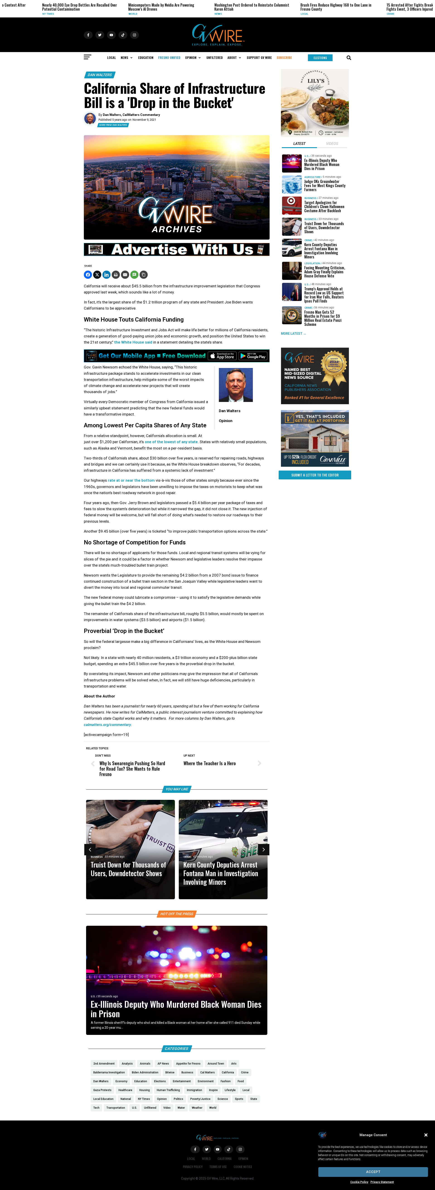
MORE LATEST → (293, 333)
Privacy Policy (193, 1166)
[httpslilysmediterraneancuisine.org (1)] (315, 136)
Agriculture (312, 177)
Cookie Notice (243, 1166)
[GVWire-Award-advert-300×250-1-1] (315, 403)
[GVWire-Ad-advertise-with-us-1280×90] (177, 255)
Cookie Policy (359, 1182)
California (225, 1158)
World (98, 13)
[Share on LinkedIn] (106, 275)
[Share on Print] (116, 275)
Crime (356, 13)
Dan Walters (100, 75)
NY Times (14, 13)
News (184, 13)
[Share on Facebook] (88, 275)
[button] (426, 1135)
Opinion (243, 1158)
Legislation (312, 263)
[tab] (299, 144)
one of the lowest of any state (171, 442)
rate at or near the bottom (131, 480)
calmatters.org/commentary (107, 724)
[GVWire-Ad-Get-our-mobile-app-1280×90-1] (177, 361)
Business (97, 857)
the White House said (133, 342)
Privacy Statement (382, 1182)
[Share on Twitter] (97, 275)
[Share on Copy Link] (144, 275)
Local (270, 13)
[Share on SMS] (134, 275)
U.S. (93, 996)
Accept (373, 1172)
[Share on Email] (125, 275)
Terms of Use (218, 1166)
